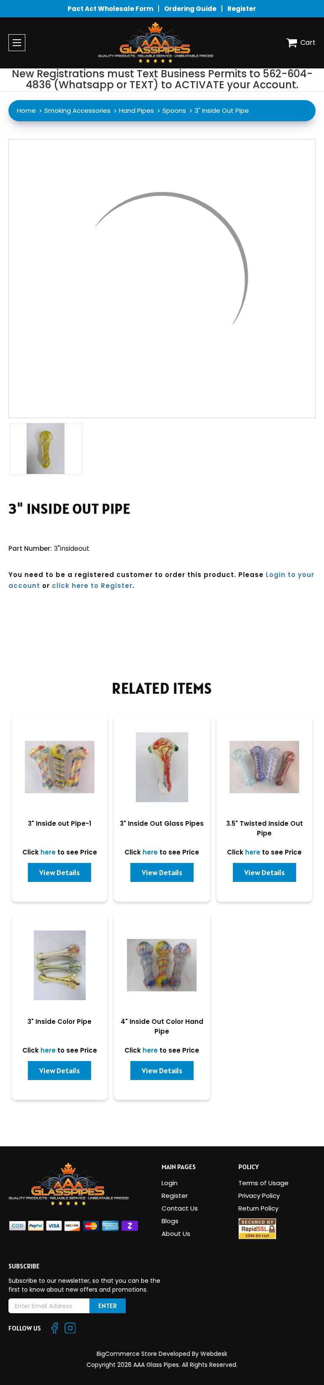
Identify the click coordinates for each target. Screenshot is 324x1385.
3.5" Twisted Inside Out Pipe (264, 828)
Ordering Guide (190, 8)
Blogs (170, 1220)
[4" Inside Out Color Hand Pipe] (162, 965)
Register (241, 8)
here (48, 852)
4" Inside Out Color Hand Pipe (162, 1026)
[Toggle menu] (16, 42)
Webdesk (213, 1354)
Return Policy (258, 1208)
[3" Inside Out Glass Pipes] (162, 767)
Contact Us (180, 1208)
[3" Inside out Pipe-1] (59, 767)
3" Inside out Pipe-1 (59, 823)
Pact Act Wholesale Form (110, 8)
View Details (59, 872)
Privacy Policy (259, 1195)
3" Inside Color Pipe (59, 1021)
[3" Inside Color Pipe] (59, 965)
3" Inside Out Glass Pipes (162, 823)
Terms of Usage (263, 1182)
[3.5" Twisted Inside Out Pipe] (264, 767)
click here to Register (92, 585)
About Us (176, 1233)
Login (170, 1182)
